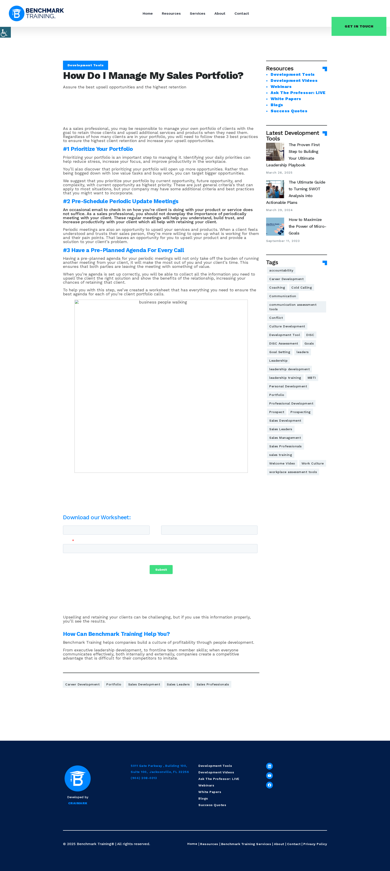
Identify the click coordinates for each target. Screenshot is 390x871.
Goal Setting (279, 352)
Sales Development (144, 684)
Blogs (277, 104)
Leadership (278, 360)
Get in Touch (359, 26)
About (219, 13)
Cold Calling (301, 287)
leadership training (285, 377)
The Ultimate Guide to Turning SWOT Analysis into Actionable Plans (295, 192)
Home (148, 13)
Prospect (276, 412)
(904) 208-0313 (144, 778)
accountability (281, 270)
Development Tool (284, 335)
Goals (309, 343)
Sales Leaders (178, 684)
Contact (241, 13)
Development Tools (85, 65)
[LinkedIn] (269, 766)
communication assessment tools (292, 307)
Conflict (276, 317)
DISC (310, 335)
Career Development (82, 684)
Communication (282, 296)
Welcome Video (282, 463)
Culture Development (287, 326)
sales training (280, 455)
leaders (303, 352)
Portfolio (113, 684)
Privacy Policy (315, 844)
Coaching (277, 287)
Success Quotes (289, 110)
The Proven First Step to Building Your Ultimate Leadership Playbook (293, 154)
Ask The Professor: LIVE (298, 92)
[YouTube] (269, 775)
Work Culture (313, 463)
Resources (171, 13)
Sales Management (285, 437)
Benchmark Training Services (246, 844)
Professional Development (291, 403)
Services (197, 13)
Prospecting (300, 412)
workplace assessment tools (293, 472)
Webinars (281, 86)
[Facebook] (269, 785)
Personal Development (288, 386)
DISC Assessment (283, 343)
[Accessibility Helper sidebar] (5, 32)
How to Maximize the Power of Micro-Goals (308, 226)
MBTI (312, 377)
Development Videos (294, 80)
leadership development (289, 369)
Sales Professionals (213, 684)
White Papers (286, 98)
